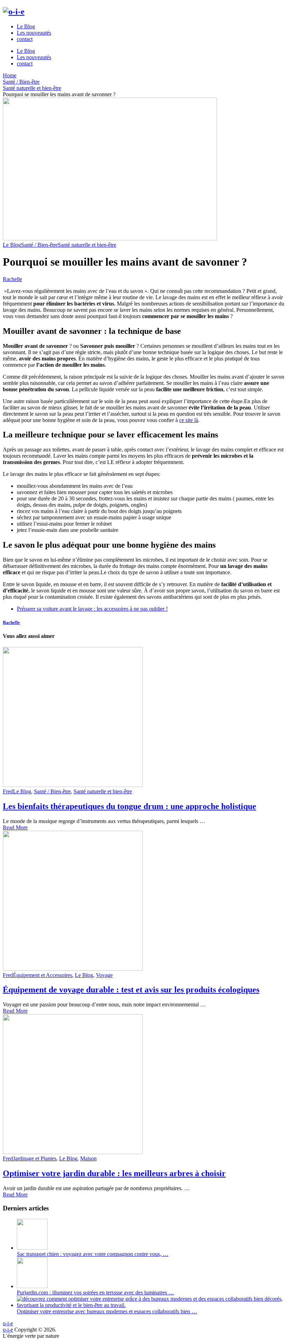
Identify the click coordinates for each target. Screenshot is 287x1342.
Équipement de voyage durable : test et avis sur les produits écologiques (131, 989)
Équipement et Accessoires (42, 975)
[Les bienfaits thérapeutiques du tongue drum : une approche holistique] (143, 717)
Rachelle (12, 279)
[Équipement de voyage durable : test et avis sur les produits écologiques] (143, 901)
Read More (15, 827)
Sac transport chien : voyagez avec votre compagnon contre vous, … (92, 1254)
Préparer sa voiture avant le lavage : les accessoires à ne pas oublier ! (92, 609)
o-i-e (8, 1323)
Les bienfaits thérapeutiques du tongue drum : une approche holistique (129, 806)
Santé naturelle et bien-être (87, 245)
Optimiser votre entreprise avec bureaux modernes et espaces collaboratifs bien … (107, 1311)
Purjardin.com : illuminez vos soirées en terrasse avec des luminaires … (95, 1292)
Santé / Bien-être (39, 245)
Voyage (104, 975)
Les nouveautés (34, 33)
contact (25, 39)
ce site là (188, 420)
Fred (8, 791)
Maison (88, 1158)
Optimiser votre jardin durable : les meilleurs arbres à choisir (114, 1173)
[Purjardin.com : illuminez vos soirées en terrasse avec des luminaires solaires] (32, 1286)
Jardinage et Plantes (34, 1158)
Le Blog (26, 26)
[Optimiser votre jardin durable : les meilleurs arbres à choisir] (143, 1084)
